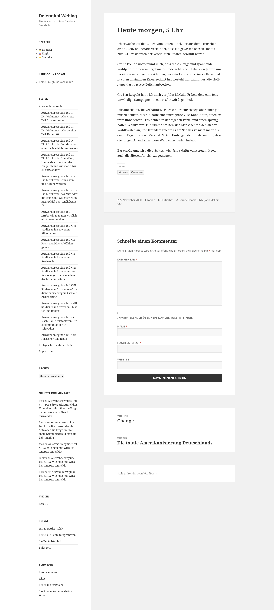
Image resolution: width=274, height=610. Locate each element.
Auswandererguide (50, 106)
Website (123, 359)
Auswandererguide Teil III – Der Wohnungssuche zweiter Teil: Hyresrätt (58, 130)
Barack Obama (187, 200)
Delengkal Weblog (58, 16)
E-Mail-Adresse (129, 343)
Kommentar (127, 259)
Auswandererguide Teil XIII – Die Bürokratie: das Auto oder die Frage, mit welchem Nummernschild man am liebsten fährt (59, 197)
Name (122, 326)
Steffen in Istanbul (50, 541)
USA (119, 204)
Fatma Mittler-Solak (51, 528)
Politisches (166, 200)
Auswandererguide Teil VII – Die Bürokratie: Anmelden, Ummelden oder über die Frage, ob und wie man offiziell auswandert (59, 162)
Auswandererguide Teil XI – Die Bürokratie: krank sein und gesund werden (58, 180)
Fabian (151, 200)
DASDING (44, 504)
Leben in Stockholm (51, 585)
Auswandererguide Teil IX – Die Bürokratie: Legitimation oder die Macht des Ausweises (59, 144)
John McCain (212, 200)
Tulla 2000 (45, 547)
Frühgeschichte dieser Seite (56, 345)
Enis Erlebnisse (48, 572)
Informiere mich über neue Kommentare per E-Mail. (155, 317)
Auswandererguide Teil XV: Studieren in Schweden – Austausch (58, 257)
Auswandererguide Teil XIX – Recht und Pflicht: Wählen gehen (59, 243)
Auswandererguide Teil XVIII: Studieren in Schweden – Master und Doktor (59, 307)
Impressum (46, 351)
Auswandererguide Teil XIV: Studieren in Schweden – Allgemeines (58, 229)
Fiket (42, 578)
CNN (200, 200)
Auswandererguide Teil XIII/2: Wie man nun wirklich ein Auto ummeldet (59, 215)
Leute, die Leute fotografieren (57, 535)
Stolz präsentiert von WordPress (137, 473)
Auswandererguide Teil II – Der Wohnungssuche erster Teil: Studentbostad (58, 116)
